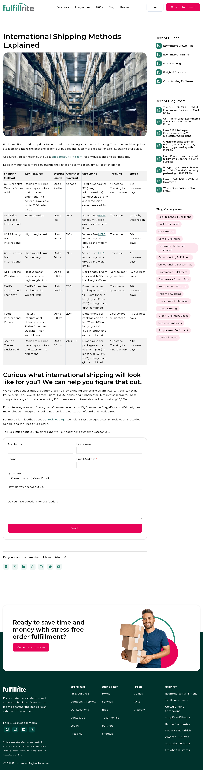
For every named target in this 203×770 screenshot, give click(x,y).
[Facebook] (7, 729)
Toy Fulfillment (167, 337)
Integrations (82, 7)
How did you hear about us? (26, 486)
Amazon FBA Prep (177, 736)
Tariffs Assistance (176, 700)
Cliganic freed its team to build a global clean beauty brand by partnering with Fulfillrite (179, 146)
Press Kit (76, 733)
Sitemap (107, 733)
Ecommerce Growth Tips (178, 45)
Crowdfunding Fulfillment (178, 81)
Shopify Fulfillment (177, 717)
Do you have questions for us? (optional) (34, 501)
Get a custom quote (183, 7)
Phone (12, 459)
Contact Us (78, 717)
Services (62, 7)
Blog (111, 7)
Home (106, 693)
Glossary (139, 709)
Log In (75, 725)
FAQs (99, 7)
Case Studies (166, 231)
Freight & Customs (174, 72)
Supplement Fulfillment (173, 330)
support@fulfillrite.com (67, 156)
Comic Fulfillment (169, 238)
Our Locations (80, 709)
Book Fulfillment (168, 224)
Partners (107, 725)
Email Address (86, 459)
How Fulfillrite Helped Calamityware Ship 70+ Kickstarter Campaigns (177, 133)
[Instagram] (15, 729)
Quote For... (16, 473)
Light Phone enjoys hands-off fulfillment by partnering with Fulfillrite (181, 159)
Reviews (125, 7)
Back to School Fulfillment (174, 216)
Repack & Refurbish (178, 730)
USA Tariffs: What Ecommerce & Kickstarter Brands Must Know (181, 121)
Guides (138, 693)
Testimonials (110, 717)
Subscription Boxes (170, 323)
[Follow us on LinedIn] (24, 729)
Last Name (83, 444)
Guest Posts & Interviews (173, 301)
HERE (102, 215)
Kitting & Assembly (177, 724)
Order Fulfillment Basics (173, 315)
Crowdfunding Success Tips (175, 264)
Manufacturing (172, 63)
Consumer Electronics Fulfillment (171, 248)
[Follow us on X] (32, 729)
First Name (16, 444)
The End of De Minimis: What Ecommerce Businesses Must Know (181, 110)
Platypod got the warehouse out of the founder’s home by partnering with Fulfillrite (180, 170)
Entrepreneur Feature (172, 286)
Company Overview (83, 701)
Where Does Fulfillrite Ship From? (179, 189)
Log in (155, 7)
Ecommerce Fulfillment (177, 54)
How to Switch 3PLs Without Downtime (180, 180)
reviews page (57, 419)
